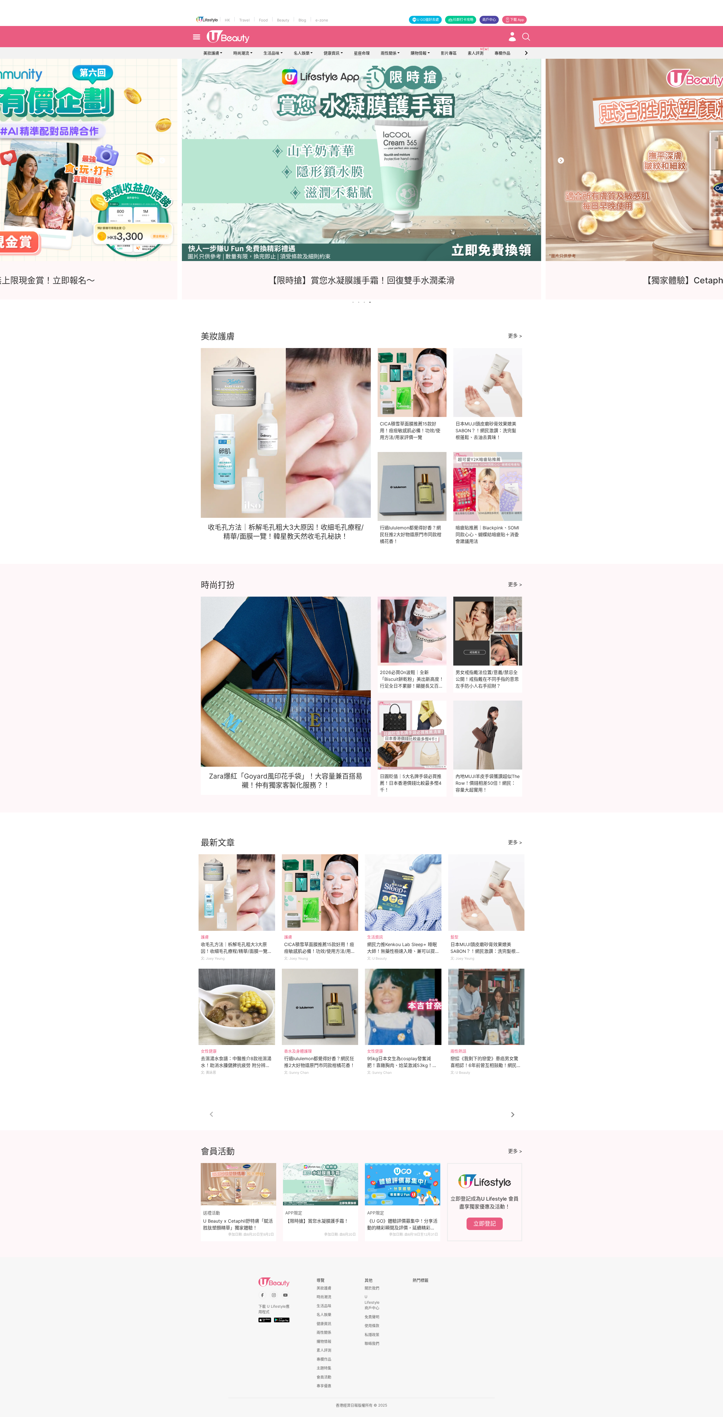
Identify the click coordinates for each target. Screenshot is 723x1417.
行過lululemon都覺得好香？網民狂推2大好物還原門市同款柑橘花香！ (410, 534)
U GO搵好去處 (428, 20)
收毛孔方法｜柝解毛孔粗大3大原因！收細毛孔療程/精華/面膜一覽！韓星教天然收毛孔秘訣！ (236, 951)
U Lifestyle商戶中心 (372, 1302)
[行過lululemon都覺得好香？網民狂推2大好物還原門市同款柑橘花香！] (320, 1007)
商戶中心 (489, 20)
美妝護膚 (211, 53)
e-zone (321, 20)
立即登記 (484, 1223)
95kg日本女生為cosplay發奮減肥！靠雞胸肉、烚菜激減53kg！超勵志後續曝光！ (402, 1065)
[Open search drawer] (526, 37)
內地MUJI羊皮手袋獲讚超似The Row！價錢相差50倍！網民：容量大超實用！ (488, 783)
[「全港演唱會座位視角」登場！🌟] (361, 160)
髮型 (454, 936)
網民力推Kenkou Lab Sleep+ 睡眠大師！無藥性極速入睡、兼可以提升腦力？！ (402, 951)
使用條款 (372, 1325)
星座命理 (362, 53)
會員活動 (324, 1377)
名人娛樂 (302, 53)
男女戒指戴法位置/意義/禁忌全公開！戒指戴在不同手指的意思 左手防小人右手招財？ (487, 679)
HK (227, 20)
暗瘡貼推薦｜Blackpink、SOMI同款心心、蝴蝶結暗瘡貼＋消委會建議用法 (487, 534)
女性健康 (209, 1051)
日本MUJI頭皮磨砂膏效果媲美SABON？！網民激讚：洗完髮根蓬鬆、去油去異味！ (486, 430)
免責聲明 (372, 1316)
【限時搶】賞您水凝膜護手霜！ (317, 1221)
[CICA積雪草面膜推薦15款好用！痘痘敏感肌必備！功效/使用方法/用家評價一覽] (320, 892)
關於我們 (372, 1288)
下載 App (517, 20)
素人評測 (324, 1350)
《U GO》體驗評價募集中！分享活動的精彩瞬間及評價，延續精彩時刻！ (402, 1224)
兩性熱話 (458, 1051)
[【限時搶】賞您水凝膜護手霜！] (320, 1184)
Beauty (283, 20)
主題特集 (324, 1368)
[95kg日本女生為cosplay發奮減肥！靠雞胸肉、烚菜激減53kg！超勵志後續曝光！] (403, 1007)
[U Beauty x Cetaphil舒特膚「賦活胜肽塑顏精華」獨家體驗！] (238, 1184)
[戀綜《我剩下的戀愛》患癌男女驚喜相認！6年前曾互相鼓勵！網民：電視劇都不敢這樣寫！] (486, 1007)
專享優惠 (324, 1385)
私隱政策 (372, 1334)
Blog (302, 20)
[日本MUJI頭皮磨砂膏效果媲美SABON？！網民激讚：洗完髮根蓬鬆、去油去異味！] (486, 892)
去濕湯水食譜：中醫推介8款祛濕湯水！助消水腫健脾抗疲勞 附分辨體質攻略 (236, 1065)
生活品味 (271, 53)
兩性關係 (389, 53)
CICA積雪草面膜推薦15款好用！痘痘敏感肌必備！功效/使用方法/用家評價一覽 (410, 430)
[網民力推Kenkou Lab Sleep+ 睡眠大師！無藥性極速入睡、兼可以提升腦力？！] (403, 892)
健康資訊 (331, 53)
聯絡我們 (372, 1343)
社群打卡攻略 (463, 20)
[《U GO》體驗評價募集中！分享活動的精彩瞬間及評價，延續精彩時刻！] (402, 1184)
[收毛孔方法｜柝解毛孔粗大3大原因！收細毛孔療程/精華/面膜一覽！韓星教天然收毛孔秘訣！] (237, 892)
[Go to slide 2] (358, 302)
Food (263, 20)
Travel (244, 20)
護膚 (205, 936)
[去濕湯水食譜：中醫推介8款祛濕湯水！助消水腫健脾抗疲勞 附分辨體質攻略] (237, 1007)
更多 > (515, 336)
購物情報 (418, 53)
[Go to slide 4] (370, 302)
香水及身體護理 (298, 1051)
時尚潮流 (241, 53)
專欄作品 (324, 1359)
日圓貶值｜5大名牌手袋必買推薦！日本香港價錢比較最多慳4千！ (410, 783)
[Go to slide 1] (353, 302)
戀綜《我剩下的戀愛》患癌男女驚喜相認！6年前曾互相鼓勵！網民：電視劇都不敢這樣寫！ (485, 1065)
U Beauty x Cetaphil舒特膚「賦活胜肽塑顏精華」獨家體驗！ (238, 1224)
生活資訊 (375, 936)
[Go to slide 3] (364, 302)
